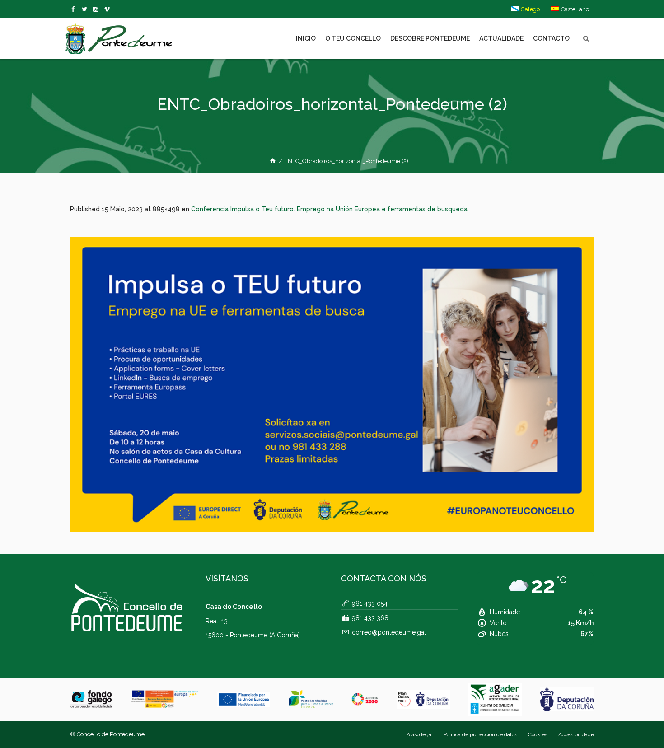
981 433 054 (370, 603)
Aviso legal (420, 734)
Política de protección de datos (480, 734)
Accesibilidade (576, 734)
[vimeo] (86, 9)
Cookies (537, 734)
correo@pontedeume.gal (389, 632)
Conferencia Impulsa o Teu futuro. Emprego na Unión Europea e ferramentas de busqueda (329, 209)
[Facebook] (74, 9)
